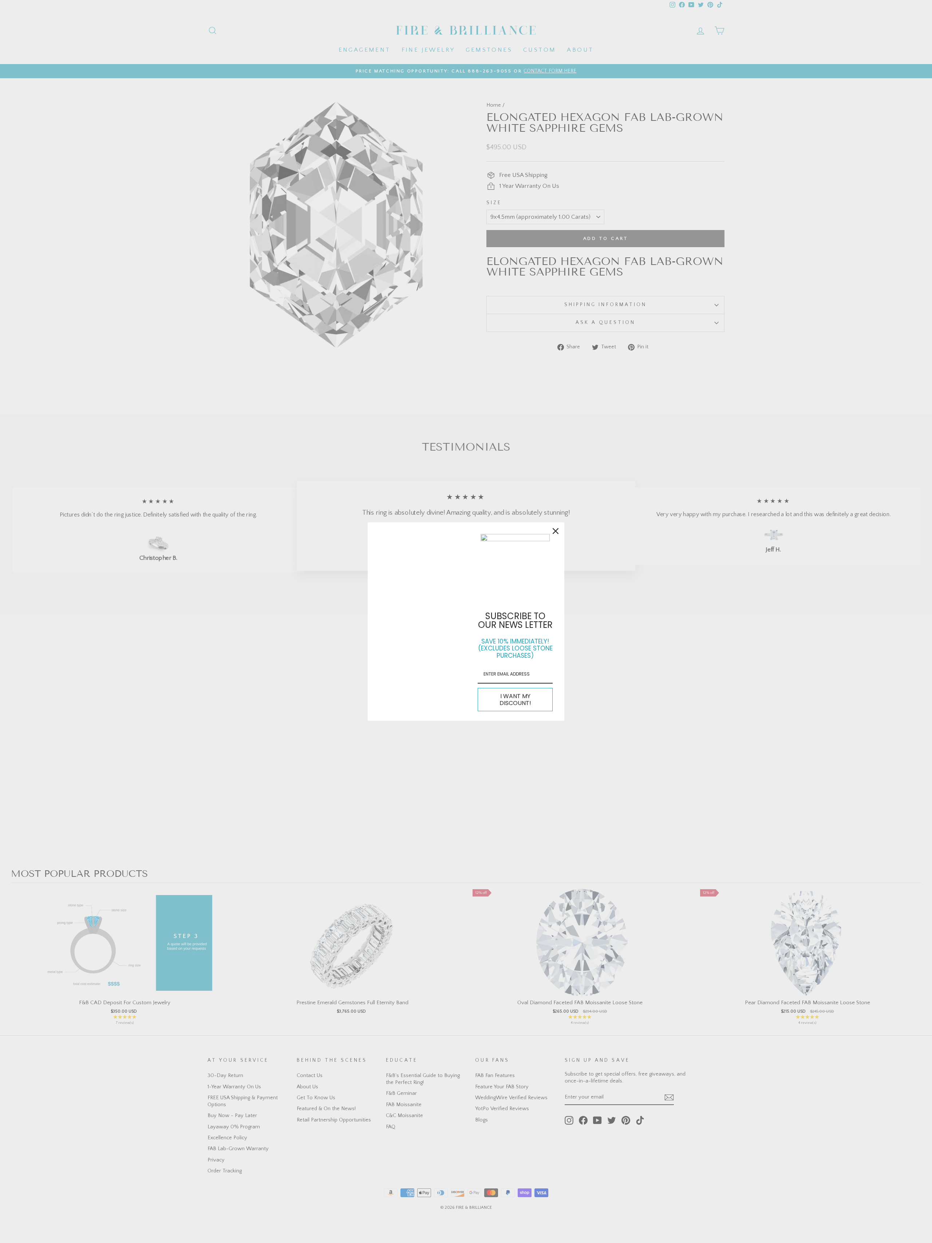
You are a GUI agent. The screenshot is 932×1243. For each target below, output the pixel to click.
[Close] (555, 531)
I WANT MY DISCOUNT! (515, 699)
